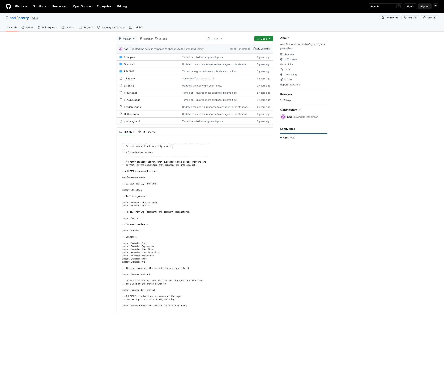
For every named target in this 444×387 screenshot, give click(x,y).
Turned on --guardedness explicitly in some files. (209, 71)
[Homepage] (8, 6)
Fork (412, 17)
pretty (23, 18)
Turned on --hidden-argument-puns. (202, 57)
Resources (59, 6)
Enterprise (104, 6)
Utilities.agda (131, 114)
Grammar (129, 64)
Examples (129, 57)
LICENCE (129, 85)
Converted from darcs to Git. (198, 78)
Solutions (39, 6)
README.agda (132, 99)
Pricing (122, 6)
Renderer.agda (132, 106)
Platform (21, 6)
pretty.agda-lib (132, 121)
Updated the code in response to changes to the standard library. (167, 48)
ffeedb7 (233, 48)
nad (13, 18)
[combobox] (231, 38)
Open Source (82, 6)
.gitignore (129, 78)
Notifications (392, 17)
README (129, 71)
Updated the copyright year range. (202, 85)
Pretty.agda (131, 92)
